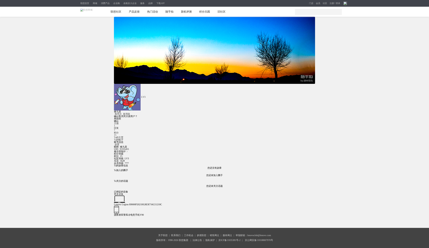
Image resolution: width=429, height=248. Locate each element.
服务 (142, 3)
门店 (311, 3)
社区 (325, 3)
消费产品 (105, 3)
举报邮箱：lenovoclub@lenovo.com (253, 235)
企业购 (116, 3)
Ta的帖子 (118, 140)
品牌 (150, 3)
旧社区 (222, 11)
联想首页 (84, 3)
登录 (338, 3)
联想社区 (116, 11)
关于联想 (163, 235)
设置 (117, 144)
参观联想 (201, 235)
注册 (332, 3)
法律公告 (197, 240)
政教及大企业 (130, 3)
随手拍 (169, 11)
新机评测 (186, 11)
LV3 (143, 97)
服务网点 (227, 235)
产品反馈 (134, 11)
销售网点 (214, 235)
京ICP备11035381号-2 (229, 240)
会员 (318, 3)
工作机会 (188, 235)
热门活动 (152, 11)
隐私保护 (210, 240)
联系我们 (175, 235)
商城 (95, 3)
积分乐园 (204, 11)
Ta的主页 (118, 137)
